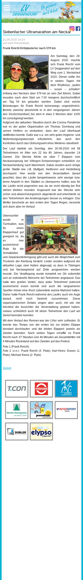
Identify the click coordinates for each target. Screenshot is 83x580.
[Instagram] (71, 28)
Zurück (7, 368)
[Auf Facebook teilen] (78, 28)
